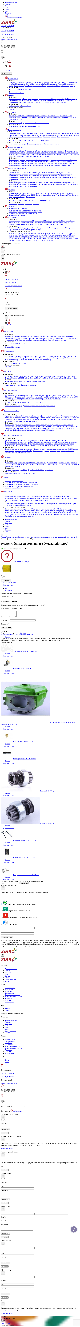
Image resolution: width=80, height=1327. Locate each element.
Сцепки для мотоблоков (33, 156)
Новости (7, 1008)
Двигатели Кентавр (18, 197)
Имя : (3, 1120)
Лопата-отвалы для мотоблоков (67, 153)
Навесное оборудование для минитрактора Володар (61, 184)
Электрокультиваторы (51, 144)
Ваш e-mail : (5, 624)
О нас (6, 11)
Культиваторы (9, 993)
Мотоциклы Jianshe (54, 221)
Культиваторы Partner (35, 137)
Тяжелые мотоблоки (42, 123)
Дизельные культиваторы (35, 144)
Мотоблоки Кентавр (41, 117)
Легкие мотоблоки (15, 123)
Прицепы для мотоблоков (70, 154)
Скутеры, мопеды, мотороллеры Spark (34, 238)
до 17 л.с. (12, 106)
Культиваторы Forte (30, 133)
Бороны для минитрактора (17, 172)
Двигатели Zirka (65, 464)
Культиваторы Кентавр (20, 137)
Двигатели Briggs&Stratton (30, 193)
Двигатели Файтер (15, 193)
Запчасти (7, 477)
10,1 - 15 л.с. (36, 140)
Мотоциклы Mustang (41, 222)
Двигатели (7, 457)
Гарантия (8, 4)
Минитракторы (9, 331)
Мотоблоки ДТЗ (28, 117)
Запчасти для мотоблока (17, 215)
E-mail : (4, 1124)
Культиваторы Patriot (49, 137)
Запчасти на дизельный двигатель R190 (64, 537)
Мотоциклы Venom (27, 224)
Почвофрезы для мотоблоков (51, 154)
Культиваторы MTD (72, 397)
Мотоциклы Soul (67, 222)
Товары (8, 537)
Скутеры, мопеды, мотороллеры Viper (59, 238)
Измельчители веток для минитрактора (57, 172)
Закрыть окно (5, 1129)
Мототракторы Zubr (70, 356)
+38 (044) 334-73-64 (7, 26)
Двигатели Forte (56, 193)
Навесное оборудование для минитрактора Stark (59, 183)
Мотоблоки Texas (53, 116)
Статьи (7, 1010)
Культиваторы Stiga (62, 135)
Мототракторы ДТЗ (66, 100)
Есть (10, 109)
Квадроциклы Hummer (29, 228)
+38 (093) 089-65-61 (7, 34)
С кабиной (12, 93)
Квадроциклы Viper (34, 230)
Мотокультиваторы (10, 390)
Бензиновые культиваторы (17, 144)
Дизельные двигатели (31, 204)
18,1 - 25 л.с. (53, 200)
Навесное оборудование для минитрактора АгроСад (26, 184)
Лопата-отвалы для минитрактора (29, 175)
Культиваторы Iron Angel (27, 135)
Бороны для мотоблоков (17, 151)
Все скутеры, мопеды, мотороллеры (41, 240)
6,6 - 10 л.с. (27, 140)
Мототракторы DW (45, 99)
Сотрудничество (10, 979)
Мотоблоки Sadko (41, 116)
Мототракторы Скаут (16, 99)
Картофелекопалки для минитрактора (21, 174)
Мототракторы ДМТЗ (16, 102)
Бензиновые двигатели (16, 204)
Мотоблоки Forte (14, 116)
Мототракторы (9, 351)
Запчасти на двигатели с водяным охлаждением (25, 210)
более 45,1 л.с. (45, 140)
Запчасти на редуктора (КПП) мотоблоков (23, 213)
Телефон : (4, 1257)
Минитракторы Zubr (34, 86)
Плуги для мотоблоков (34, 154)
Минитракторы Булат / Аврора (51, 86)
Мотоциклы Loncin (27, 222)
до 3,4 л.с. (12, 140)
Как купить (8, 6)
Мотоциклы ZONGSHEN (54, 224)
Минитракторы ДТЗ (20, 86)
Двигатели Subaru (42, 195)
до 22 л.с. (12, 89)
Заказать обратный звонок (9, 39)
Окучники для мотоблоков (17, 154)
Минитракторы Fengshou (55, 84)
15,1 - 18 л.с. (44, 200)
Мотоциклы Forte (14, 221)
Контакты (8, 13)
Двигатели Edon (44, 193)
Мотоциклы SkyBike (55, 222)
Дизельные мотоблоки (32, 126)
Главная (3, 537)
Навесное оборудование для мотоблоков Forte (24, 160)
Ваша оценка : (6, 608)
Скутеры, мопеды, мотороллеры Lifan (34, 235)
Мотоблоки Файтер (15, 119)
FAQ (6, 8)
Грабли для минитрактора (35, 172)
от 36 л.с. (28, 89)
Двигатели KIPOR (29, 195)
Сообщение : (5, 1190)
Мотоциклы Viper (40, 224)
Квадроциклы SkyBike (69, 503)
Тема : (3, 1186)
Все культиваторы (63, 137)
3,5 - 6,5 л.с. (19, 140)
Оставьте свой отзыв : (8, 617)
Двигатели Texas (53, 195)
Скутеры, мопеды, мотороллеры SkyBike (22, 237)
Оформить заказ (6, 1323)
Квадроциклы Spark (21, 230)
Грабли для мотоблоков (32, 151)
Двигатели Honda (67, 193)
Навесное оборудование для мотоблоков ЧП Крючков (52, 165)
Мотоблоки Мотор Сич (56, 117)
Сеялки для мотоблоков (16, 156)
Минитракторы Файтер (16, 82)
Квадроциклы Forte (15, 228)
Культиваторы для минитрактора (67, 442)
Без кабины (20, 93)
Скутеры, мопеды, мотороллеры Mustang (61, 235)
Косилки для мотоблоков (27, 153)
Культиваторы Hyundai (61, 133)
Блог (6, 15)
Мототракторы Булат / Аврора (22, 100)
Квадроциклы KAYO (44, 228)
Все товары (45, 156)
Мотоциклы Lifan (14, 222)
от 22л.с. (28, 106)
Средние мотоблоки (28, 123)
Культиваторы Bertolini (16, 133)
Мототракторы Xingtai (59, 99)
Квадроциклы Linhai (59, 228)
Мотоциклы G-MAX (27, 221)
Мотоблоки (8, 371)
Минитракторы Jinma (46, 82)
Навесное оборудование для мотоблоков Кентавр (48, 161)
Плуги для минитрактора (49, 175)
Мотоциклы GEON (41, 221)
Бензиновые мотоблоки (16, 126)
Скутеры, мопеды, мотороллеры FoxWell (22, 233)
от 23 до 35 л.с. (20, 89)
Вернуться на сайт (7, 1148)
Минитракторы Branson (23, 84)
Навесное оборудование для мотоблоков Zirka (54, 160)
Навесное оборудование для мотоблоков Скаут (52, 163)
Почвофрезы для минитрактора (55, 444)
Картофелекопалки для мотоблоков (52, 151)
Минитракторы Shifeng (39, 84)
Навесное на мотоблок (11, 411)
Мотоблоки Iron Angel (27, 116)
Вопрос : (4, 1224)
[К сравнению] (12, 580)
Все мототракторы (60, 102)
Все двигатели (30, 197)
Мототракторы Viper (39, 100)
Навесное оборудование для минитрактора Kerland (25, 183)
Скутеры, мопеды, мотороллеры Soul (64, 512)
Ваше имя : (5, 620)
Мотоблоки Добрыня (16, 117)
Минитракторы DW (60, 82)
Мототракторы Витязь (46, 102)
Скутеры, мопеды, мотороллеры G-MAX (49, 233)
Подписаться (24, 883)
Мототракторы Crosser (30, 102)
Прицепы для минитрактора (54, 177)
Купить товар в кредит (8, 582)
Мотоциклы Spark (15, 224)
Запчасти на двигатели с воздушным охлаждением (25, 212)
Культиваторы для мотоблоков (46, 153)
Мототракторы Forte (53, 100)
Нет (13, 109)
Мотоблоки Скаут (70, 117)
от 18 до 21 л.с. (20, 106)
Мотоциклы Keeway (68, 221)
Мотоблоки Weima (66, 116)
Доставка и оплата (11, 2)
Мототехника (8, 491)
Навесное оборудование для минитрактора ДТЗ (24, 186)
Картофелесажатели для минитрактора (47, 174)
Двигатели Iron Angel (16, 195)
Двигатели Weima (65, 195)
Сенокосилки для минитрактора (53, 445)
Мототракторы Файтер (30, 99)
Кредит (7, 9)
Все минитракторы (68, 86)
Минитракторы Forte (31, 82)
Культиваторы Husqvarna (45, 133)
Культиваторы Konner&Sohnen (45, 135)
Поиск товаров (6, 244)
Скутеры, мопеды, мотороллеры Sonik (49, 237)
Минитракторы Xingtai (68, 338)
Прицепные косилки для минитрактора (31, 177)
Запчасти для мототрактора (18, 208)
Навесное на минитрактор (13, 435)
